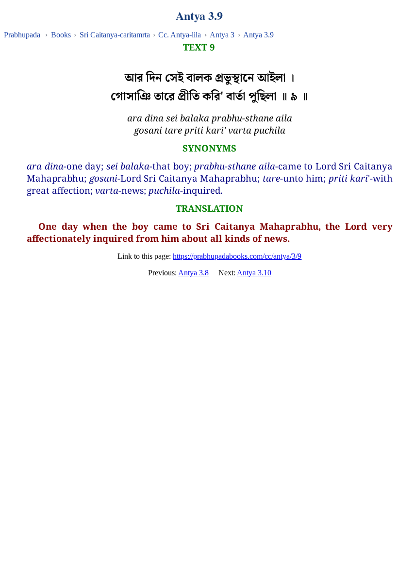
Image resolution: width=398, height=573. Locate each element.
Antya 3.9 (258, 35)
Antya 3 (222, 35)
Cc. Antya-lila (179, 35)
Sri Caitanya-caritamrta (115, 35)
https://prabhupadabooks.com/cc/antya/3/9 (237, 256)
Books (61, 35)
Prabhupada (22, 35)
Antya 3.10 (254, 273)
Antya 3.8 (193, 273)
